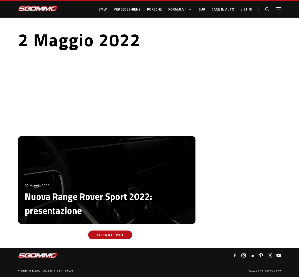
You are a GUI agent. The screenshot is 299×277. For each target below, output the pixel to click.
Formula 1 (177, 9)
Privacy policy (255, 270)
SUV (202, 9)
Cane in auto (223, 9)
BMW (102, 9)
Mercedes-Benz (127, 9)
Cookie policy (273, 270)
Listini (246, 9)
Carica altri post (110, 234)
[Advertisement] (149, 92)
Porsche (154, 9)
